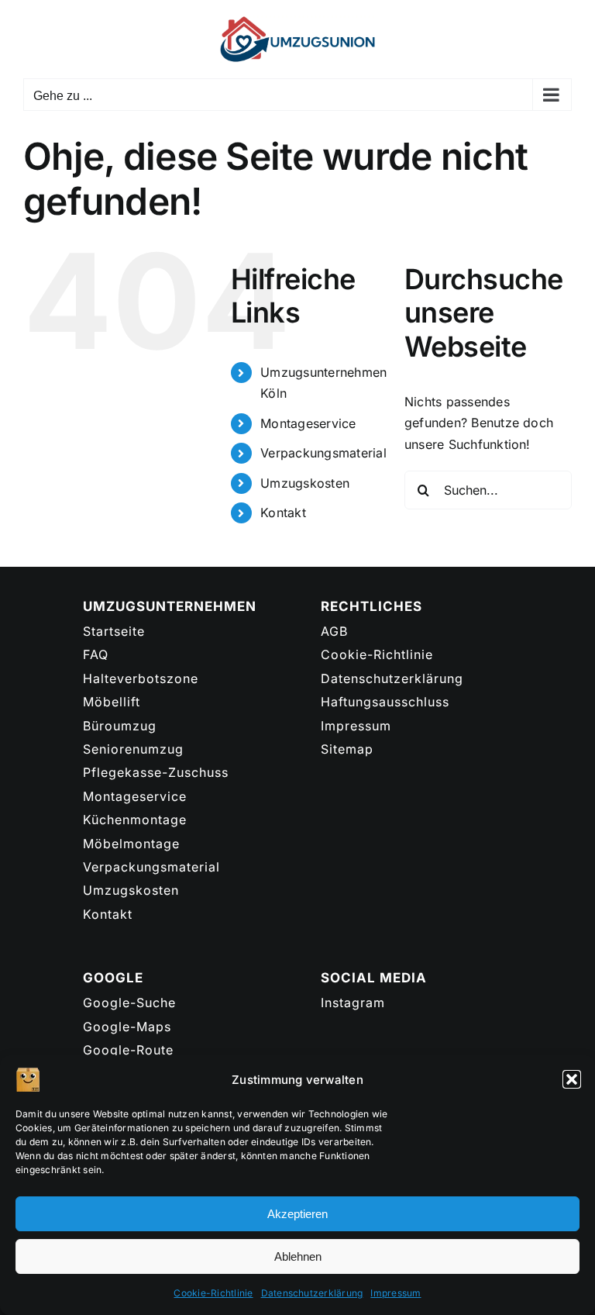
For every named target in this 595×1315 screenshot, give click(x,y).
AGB (334, 631)
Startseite (114, 631)
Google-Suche (129, 1002)
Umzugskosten (304, 483)
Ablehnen (298, 1256)
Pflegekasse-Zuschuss (156, 772)
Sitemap (347, 749)
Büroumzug (119, 725)
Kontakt (283, 512)
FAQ (95, 654)
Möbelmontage (131, 843)
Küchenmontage (135, 819)
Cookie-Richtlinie (213, 1293)
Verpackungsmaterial (323, 453)
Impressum (395, 1293)
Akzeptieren (297, 1213)
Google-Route (128, 1050)
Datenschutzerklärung (312, 1293)
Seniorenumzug (133, 749)
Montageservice (308, 423)
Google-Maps (127, 1026)
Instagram (353, 1002)
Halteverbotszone (140, 678)
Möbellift (111, 701)
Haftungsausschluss (385, 701)
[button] (572, 1079)
